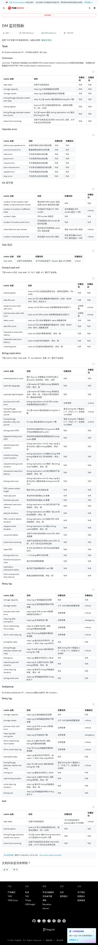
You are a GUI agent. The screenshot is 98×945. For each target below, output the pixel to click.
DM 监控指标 (9, 855)
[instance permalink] (15, 686)
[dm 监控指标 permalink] (26, 26)
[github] (33, 920)
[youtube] (64, 920)
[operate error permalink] (19, 129)
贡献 (7, 33)
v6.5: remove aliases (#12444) (50, 855)
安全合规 (59, 940)
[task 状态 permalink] (14, 245)
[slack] (54, 920)
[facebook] (49, 920)
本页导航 (47, 15)
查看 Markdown (50, 33)
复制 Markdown (28, 33)
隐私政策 (49, 940)
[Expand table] (93, 71)
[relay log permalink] (13, 583)
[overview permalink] (14, 58)
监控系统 (47, 40)
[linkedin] (43, 920)
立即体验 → (88, 2)
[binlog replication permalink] (22, 353)
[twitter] (38, 920)
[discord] (59, 920)
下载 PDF (70, 33)
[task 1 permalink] (8, 801)
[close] (93, 931)
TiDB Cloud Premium (17, 2)
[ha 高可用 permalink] (15, 183)
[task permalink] (9, 46)
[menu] (3, 8)
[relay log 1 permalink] (13, 698)
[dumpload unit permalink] (21, 267)
